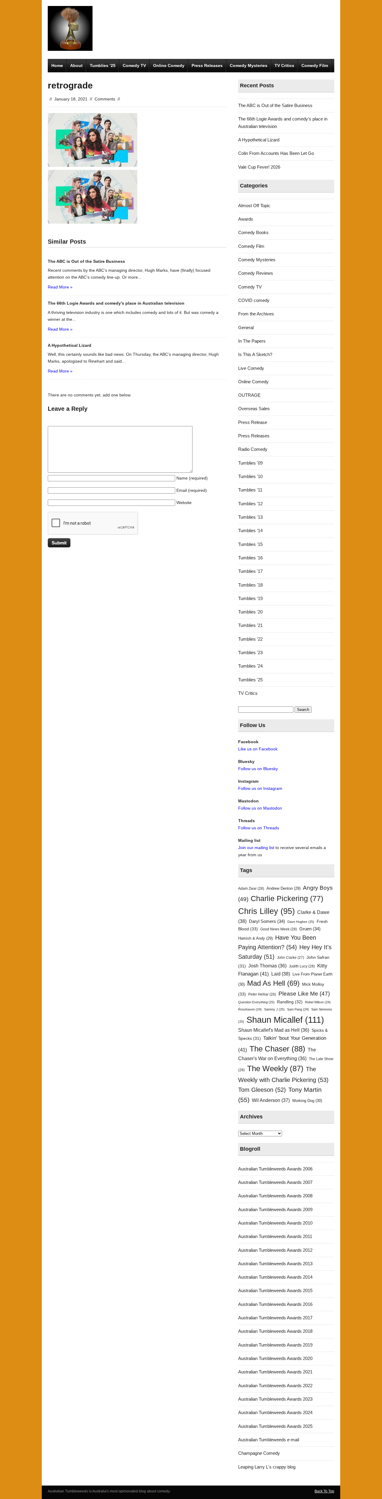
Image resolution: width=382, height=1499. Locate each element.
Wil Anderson (271, 1100)
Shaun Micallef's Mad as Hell (273, 1030)
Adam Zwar (251, 888)
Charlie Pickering (287, 898)
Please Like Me (304, 993)
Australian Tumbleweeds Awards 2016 (275, 1304)
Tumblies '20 (250, 611)
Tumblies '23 (250, 652)
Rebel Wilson (318, 1002)
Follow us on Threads (258, 827)
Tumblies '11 (250, 489)
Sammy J (274, 1009)
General (246, 327)
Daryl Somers (267, 921)
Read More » (60, 287)
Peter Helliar (262, 994)
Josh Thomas (267, 965)
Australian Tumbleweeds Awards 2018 (275, 1331)
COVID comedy (253, 300)
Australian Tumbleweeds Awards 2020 (275, 1358)
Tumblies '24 (250, 665)
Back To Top (324, 1491)
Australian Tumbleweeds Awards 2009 (275, 1209)
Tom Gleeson (262, 1089)
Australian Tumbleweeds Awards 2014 (275, 1277)
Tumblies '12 (250, 503)
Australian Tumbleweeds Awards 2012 (275, 1250)
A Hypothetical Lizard (258, 139)
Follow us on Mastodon (260, 808)
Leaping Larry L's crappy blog (266, 1466)
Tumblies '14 (250, 530)
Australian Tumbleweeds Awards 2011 (275, 1236)
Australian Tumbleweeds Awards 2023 (275, 1399)
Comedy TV (134, 65)
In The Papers (252, 341)
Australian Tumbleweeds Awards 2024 (275, 1412)
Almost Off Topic (254, 205)
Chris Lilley (266, 911)
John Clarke (290, 957)
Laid (280, 973)
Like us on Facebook (258, 749)
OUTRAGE (249, 395)
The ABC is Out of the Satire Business (275, 105)
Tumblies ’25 (102, 65)
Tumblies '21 (250, 625)
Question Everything (256, 1002)
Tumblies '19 (250, 598)
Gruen (310, 928)
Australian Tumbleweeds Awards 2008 (275, 1195)
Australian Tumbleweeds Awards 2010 (275, 1222)
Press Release (252, 422)
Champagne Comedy (259, 1453)
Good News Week (278, 929)
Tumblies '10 (250, 476)
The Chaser (277, 1048)
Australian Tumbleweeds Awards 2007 (275, 1182)
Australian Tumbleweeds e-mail (268, 1439)
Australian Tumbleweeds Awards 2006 (275, 1168)
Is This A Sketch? (255, 354)
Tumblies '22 (250, 639)
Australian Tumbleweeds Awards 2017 (275, 1317)
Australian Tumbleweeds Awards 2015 (275, 1290)
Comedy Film (314, 65)
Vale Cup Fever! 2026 (259, 167)
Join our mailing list (256, 847)
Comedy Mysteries (248, 65)
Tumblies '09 (250, 462)
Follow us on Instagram (260, 788)
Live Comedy (251, 368)
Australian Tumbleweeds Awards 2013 (275, 1263)
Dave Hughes (300, 921)
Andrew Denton (284, 888)
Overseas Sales (254, 408)
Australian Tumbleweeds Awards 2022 (275, 1385)
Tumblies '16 (250, 557)
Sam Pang (298, 1009)
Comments (105, 99)
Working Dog (307, 1100)
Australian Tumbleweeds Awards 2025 (275, 1426)
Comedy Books (253, 232)
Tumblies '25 (250, 679)
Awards (245, 219)
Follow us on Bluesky (258, 768)
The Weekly (275, 1068)
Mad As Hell (273, 983)
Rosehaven (250, 1009)
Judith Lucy (302, 966)
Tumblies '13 (250, 517)
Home (57, 65)
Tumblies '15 (250, 544)
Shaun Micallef (285, 1020)
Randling (290, 1001)
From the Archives (256, 313)
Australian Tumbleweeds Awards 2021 (275, 1371)
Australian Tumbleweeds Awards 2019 (275, 1344)
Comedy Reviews (255, 273)
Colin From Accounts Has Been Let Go (276, 153)
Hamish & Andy (255, 938)
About (76, 65)
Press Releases (207, 65)
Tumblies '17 (250, 571)
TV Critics (284, 65)
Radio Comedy (252, 449)
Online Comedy (168, 65)
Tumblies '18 (250, 584)
